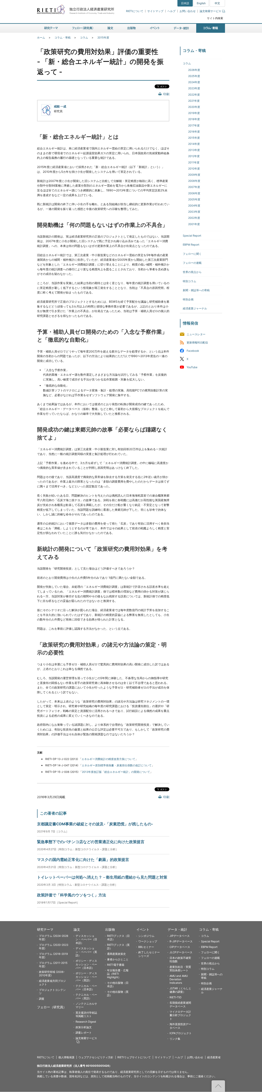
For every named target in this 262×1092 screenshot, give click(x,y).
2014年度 (194, 143)
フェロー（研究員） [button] (82, 28)
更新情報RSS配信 (197, 342)
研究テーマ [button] (51, 28)
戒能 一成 (60, 106)
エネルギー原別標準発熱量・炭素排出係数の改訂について (117, 765)
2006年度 (194, 193)
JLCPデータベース (181, 952)
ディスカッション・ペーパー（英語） (86, 952)
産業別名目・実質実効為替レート (180, 968)
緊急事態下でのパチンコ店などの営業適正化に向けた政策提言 (90, 841)
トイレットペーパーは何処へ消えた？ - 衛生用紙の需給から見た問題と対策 (102, 877)
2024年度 (194, 82)
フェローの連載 (192, 262)
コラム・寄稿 (62, 37)
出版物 (110, 929)
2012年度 (194, 156)
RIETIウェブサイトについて (134, 1057)
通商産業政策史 (116, 953)
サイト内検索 (215, 18)
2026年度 (194, 69)
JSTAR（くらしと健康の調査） (180, 990)
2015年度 (103, 37)
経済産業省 (214, 1057)
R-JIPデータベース (181, 941)
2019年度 (194, 113)
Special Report (192, 235)
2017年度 (194, 125)
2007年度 (194, 187)
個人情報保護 (66, 1057)
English (201, 3)
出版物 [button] (131, 28)
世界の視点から (192, 272)
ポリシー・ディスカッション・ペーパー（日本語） (86, 964)
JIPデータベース (180, 935)
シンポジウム (146, 935)
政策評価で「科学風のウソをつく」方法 (71, 895)
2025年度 (194, 76)
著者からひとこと (118, 959)
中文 (217, 3)
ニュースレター (196, 334)
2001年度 (194, 224)
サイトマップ (155, 11)
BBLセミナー (146, 947)
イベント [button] (155, 28)
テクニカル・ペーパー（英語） (86, 996)
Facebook (193, 350)
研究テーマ (45, 929)
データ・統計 (177, 929)
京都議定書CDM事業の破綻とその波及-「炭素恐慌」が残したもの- (95, 824)
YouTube (192, 367)
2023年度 (194, 88)
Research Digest (86, 1021)
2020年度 (194, 106)
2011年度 (193, 162)
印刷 (166, 94)
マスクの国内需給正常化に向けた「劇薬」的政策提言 (83, 859)
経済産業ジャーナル (195, 308)
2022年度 (194, 94)
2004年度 (194, 205)
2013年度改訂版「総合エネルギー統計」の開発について (116, 771)
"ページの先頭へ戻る (218, 1086)
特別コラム (189, 281)
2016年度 (194, 131)
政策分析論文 (84, 1027)
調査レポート (84, 1032)
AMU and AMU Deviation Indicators (179, 979)
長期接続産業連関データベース (180, 1004)
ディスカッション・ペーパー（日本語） (86, 939)
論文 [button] (110, 28)
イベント (142, 929)
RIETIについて (134, 11)
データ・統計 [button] (181, 28)
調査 (41, 998)
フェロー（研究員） (51, 1007)
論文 (77, 929)
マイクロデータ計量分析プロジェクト (180, 1015)
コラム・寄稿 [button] (210, 28)
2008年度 (194, 180)
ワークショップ (147, 941)
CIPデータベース (180, 947)
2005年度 (194, 199)
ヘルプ (171, 11)
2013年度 (194, 150)
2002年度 (194, 217)
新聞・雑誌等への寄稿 (196, 290)
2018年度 (194, 119)
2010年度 (194, 168)
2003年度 (194, 211)
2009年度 (194, 174)
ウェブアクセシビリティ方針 (95, 1057)
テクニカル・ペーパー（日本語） (86, 987)
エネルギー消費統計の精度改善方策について (108, 759)
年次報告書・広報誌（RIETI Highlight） (118, 974)
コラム (84, 37)
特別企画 (188, 299)
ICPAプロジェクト (181, 1033)
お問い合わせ (188, 11)
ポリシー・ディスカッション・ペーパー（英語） (86, 976)
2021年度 (194, 100)
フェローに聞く (192, 253)
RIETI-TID (175, 997)
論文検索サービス (210, 11)
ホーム (41, 37)
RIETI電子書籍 (115, 964)
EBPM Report (191, 244)
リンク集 (175, 1038)
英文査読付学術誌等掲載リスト (86, 1014)
